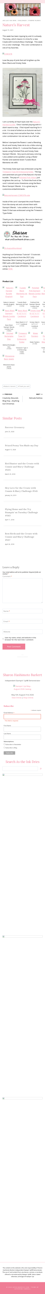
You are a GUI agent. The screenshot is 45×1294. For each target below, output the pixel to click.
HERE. (10, 269)
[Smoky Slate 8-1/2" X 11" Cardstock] (34, 313)
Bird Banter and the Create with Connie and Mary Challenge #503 (22, 466)
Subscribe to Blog (11, 748)
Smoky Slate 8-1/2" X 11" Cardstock (35, 324)
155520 (35, 308)
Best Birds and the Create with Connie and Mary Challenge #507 (21, 536)
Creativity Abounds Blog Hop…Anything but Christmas (11, 399)
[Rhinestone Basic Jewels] (9, 357)
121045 (22, 326)
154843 (9, 331)
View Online (16, 697)
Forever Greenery (14, 427)
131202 (35, 328)
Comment (7, 576)
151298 (35, 344)
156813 (9, 306)
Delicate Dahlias (35, 396)
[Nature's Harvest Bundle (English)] (9, 292)
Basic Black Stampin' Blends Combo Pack (9, 327)
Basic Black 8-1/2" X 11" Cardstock (22, 323)
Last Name (7, 733)
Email (6, 621)
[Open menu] (22, 1)
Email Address (9, 713)
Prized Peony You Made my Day (21, 445)
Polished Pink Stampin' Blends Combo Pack (34, 304)
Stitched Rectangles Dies (9, 346)
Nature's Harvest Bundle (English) (8, 303)
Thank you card (23, 386)
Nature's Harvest (9, 386)
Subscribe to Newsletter (13, 744)
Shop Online (28, 697)
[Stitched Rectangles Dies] (9, 336)
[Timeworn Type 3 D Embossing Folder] (21, 337)
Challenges (22, 20)
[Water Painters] (34, 335)
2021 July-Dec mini (9, 20)
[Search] (40, 768)
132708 (22, 306)
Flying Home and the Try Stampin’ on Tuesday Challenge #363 (21, 512)
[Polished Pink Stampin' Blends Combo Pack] (34, 292)
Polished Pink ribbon (27, 177)
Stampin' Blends (34, 20)
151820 (9, 348)
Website (6, 632)
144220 (9, 368)
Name (6, 611)
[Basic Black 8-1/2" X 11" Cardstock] (21, 313)
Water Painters (35, 342)
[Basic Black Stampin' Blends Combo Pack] (9, 315)
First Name (7, 725)
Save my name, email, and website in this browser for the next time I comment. (20, 639)
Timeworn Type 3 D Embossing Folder (22, 350)
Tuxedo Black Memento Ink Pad (22, 303)
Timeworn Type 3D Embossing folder (18, 172)
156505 (22, 353)
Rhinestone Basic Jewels (9, 366)
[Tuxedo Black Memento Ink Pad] (21, 292)
